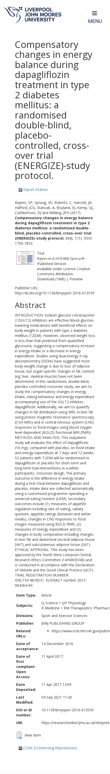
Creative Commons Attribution (63, 271)
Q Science (49, 602)
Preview (76, 279)
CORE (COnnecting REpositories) (49, 747)
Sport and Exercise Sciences (64, 615)
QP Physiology (74, 602)
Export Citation (35, 189)
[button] (19, 735)
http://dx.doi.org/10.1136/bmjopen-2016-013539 (54, 293)
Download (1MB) (51, 279)
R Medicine (50, 608)
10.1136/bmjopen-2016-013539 (67, 709)
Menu (95, 21)
